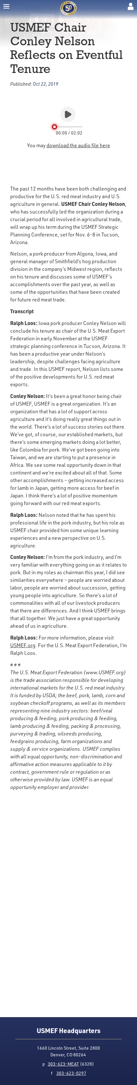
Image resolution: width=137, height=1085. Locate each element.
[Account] (130, 6)
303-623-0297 (71, 1073)
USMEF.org (22, 645)
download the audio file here (78, 145)
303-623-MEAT (63, 1064)
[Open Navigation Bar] (6, 6)
